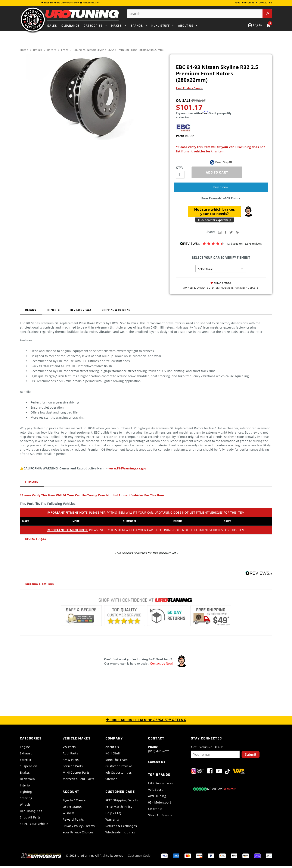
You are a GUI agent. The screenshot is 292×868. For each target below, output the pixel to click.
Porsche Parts (73, 766)
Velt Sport (155, 790)
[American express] (176, 855)
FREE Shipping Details (121, 800)
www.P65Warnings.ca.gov (127, 468)
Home (24, 50)
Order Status (72, 807)
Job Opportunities (118, 772)
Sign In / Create (74, 800)
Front (64, 50)
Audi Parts (70, 753)
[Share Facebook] (225, 232)
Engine (25, 747)
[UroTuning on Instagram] (197, 772)
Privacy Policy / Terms (79, 826)
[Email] (219, 232)
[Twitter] (231, 232)
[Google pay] (222, 855)
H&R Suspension (160, 783)
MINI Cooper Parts (76, 772)
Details (30, 310)
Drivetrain (27, 779)
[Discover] (199, 855)
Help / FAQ (113, 813)
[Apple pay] (234, 855)
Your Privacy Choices (78, 832)
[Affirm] (269, 855)
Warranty (112, 819)
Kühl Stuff (112, 753)
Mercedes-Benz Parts (78, 779)
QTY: (179, 167)
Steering (26, 798)
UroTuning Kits (31, 811)
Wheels (25, 804)
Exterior (25, 760)
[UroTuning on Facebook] (209, 772)
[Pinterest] (237, 232)
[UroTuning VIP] (238, 772)
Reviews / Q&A (80, 310)
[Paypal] (211, 855)
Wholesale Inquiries (120, 832)
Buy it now (220, 187)
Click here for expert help (214, 220)
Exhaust (26, 753)
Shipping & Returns (116, 310)
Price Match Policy (118, 807)
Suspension (28, 766)
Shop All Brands (160, 815)
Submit (250, 754)
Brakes (37, 50)
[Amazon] (245, 855)
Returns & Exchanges (121, 826)
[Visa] (164, 855)
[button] (248, 211)
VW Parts (69, 747)
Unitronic (155, 809)
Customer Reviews (119, 766)
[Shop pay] (257, 855)
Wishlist (68, 813)
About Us (112, 747)
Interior (25, 785)
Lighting (26, 792)
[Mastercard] (187, 855)
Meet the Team (116, 760)
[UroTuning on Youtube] (219, 772)
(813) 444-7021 (159, 749)
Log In (257, 25)
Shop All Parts (30, 817)
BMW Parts (71, 760)
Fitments (53, 310)
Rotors (51, 50)
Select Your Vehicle (34, 824)
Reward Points (73, 819)
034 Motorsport (159, 802)
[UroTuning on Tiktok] (227, 772)
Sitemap (111, 779)
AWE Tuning (157, 796)
